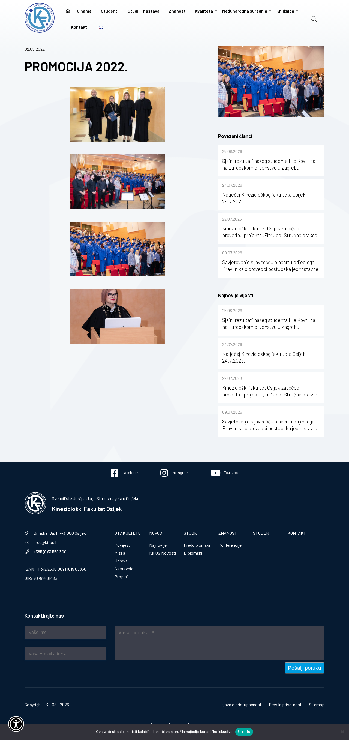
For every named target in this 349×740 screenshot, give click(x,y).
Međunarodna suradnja (244, 10)
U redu (244, 731)
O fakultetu (128, 533)
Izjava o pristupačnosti (241, 704)
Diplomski (193, 552)
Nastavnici (124, 568)
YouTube (230, 472)
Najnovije (158, 545)
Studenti (109, 10)
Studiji (191, 533)
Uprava (121, 560)
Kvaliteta (204, 10)
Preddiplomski (197, 545)
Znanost (177, 10)
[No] (342, 732)
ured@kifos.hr (46, 542)
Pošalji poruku (304, 668)
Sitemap (316, 704)
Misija (120, 552)
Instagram (180, 472)
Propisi (121, 576)
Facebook (130, 472)
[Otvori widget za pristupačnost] (16, 724)
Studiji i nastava (144, 10)
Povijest (122, 545)
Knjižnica (285, 10)
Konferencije (230, 545)
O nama (84, 10)
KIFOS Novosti (162, 552)
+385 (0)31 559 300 (50, 551)
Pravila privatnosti (286, 704)
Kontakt (79, 26)
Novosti (157, 533)
